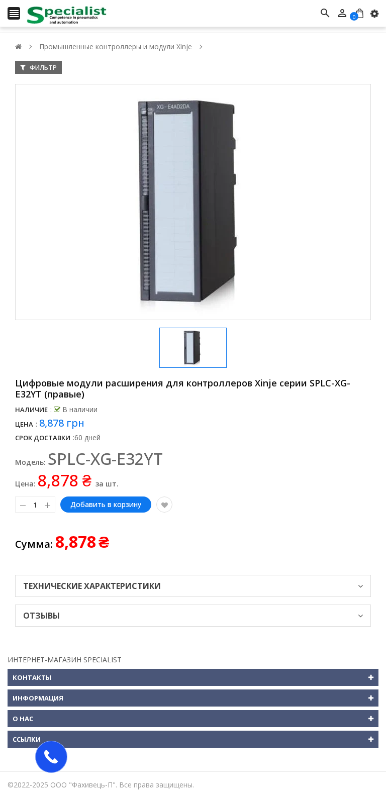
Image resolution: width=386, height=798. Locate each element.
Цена (24, 424)
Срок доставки (42, 437)
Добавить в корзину (105, 504)
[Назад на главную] (18, 46)
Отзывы (41, 615)
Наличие (31, 409)
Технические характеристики (92, 585)
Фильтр (42, 67)
